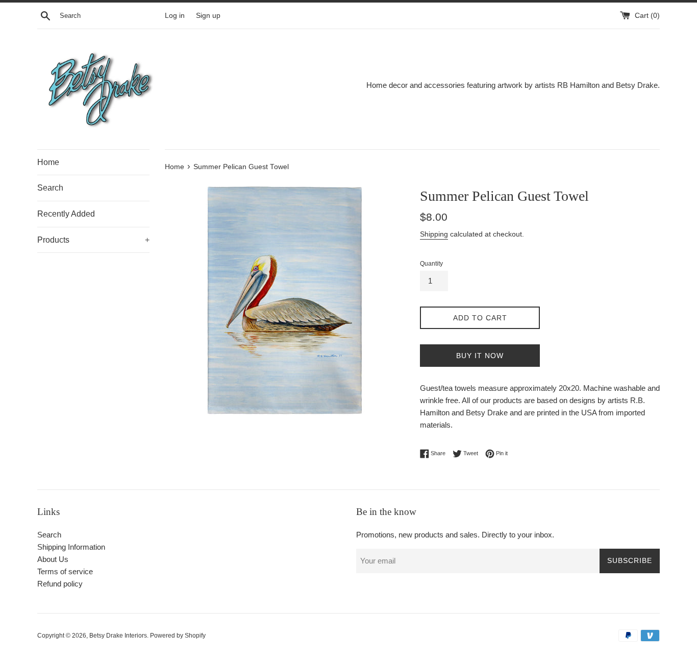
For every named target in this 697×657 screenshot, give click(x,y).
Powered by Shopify (178, 635)
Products (93, 240)
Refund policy (60, 583)
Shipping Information (71, 547)
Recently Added (66, 213)
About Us (52, 559)
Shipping (434, 234)
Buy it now (480, 355)
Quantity (431, 263)
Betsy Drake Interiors (118, 635)
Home (48, 162)
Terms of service (65, 571)
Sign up (208, 15)
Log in (175, 15)
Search (50, 187)
